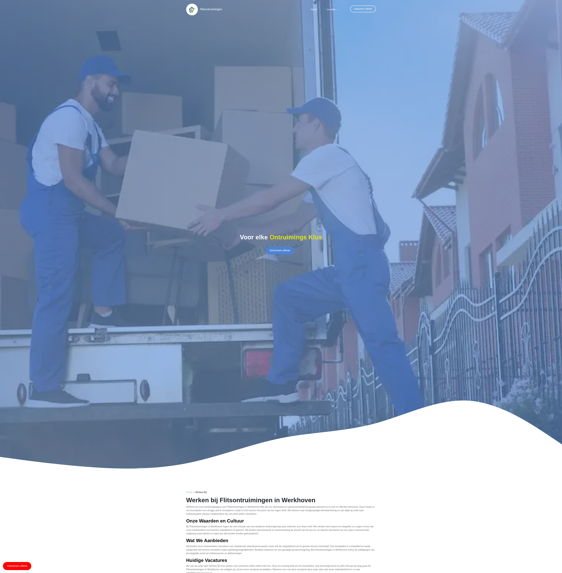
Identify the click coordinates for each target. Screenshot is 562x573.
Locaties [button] (331, 9)
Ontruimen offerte (363, 9)
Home (314, 9)
